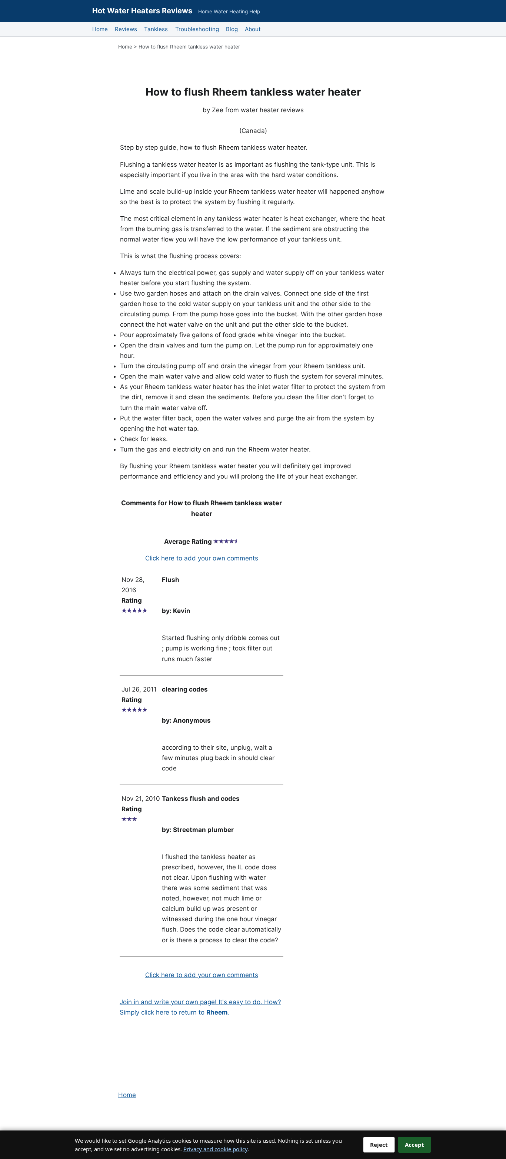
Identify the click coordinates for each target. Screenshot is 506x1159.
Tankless (156, 29)
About (253, 29)
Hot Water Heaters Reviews (142, 10)
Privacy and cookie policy (215, 1149)
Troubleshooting (197, 29)
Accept (414, 1144)
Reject (379, 1144)
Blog (232, 29)
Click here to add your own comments (201, 558)
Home (100, 29)
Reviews (126, 29)
